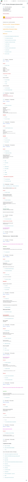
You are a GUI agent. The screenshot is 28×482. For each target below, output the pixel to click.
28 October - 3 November (9, 255)
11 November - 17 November (10, 324)
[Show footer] (26, 480)
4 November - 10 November (9, 292)
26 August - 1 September (9, 59)
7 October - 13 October (9, 215)
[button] (11, 1)
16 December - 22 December (9, 439)
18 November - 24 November (10, 353)
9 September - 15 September (9, 99)
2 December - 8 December (9, 400)
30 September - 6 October (9, 184)
